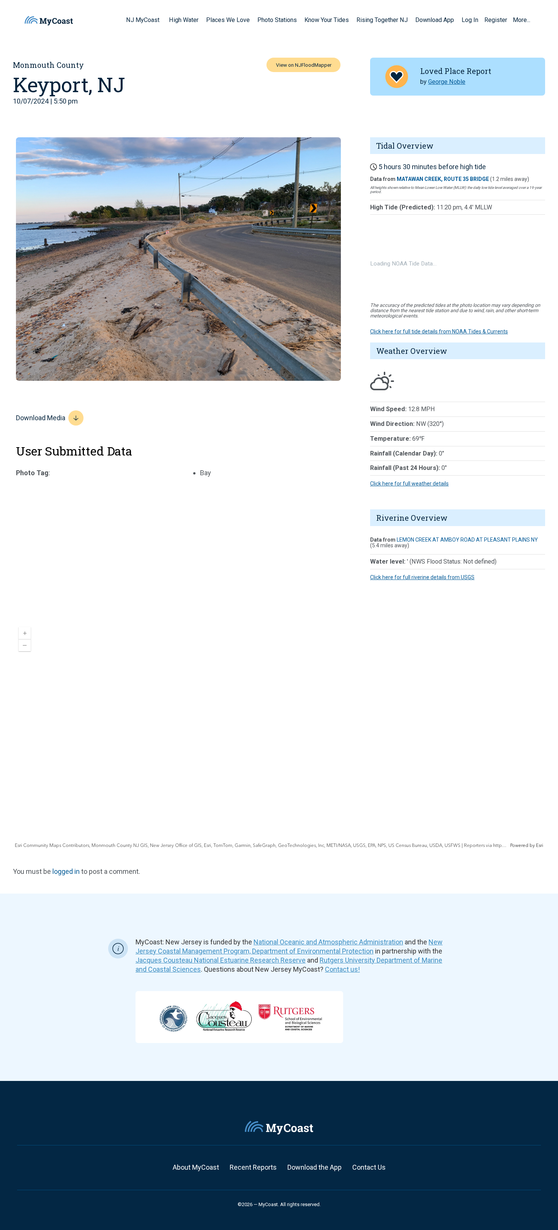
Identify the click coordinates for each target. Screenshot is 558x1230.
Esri (539, 846)
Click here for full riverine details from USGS (422, 577)
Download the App (314, 1167)
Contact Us (369, 1167)
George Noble (446, 81)
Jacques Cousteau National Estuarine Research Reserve (221, 960)
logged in (66, 871)
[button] (162, 20)
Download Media (40, 418)
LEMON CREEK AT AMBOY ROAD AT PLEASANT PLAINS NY (467, 540)
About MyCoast (196, 1167)
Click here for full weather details (409, 484)
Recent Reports (253, 1167)
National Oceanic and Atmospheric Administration (328, 942)
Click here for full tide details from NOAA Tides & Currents (439, 331)
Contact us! (342, 969)
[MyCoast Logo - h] (49, 20)
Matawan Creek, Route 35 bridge (443, 179)
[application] (279, 735)
